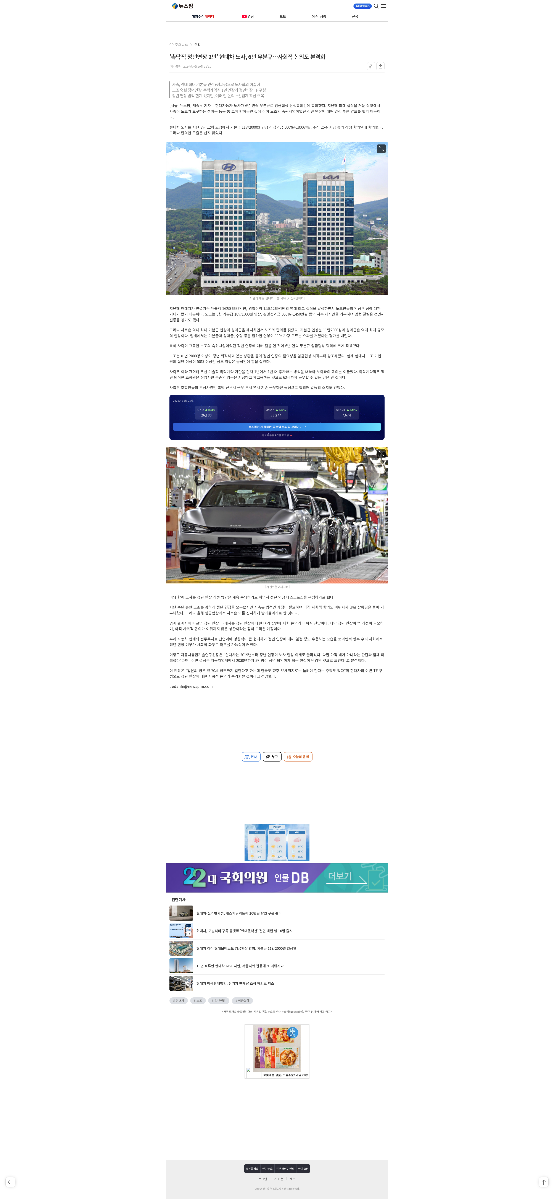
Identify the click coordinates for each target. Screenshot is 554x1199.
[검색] (376, 6)
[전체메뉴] (384, 6)
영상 (251, 16)
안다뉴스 (267, 1169)
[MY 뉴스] (362, 6)
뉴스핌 (182, 6)
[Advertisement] (277, 1118)
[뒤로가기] (10, 1182)
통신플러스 (252, 1169)
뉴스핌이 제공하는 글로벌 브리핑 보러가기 (275, 426)
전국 (355, 16)
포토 (283, 16)
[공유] (380, 66)
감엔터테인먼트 (285, 1169)
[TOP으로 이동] (544, 1182)
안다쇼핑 (303, 1169)
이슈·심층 (319, 16)
